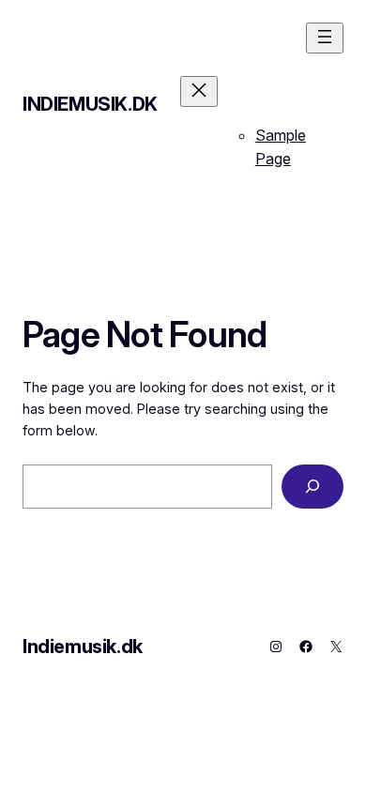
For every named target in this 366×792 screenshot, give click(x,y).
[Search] (312, 487)
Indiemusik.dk (90, 104)
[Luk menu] (199, 91)
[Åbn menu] (324, 38)
